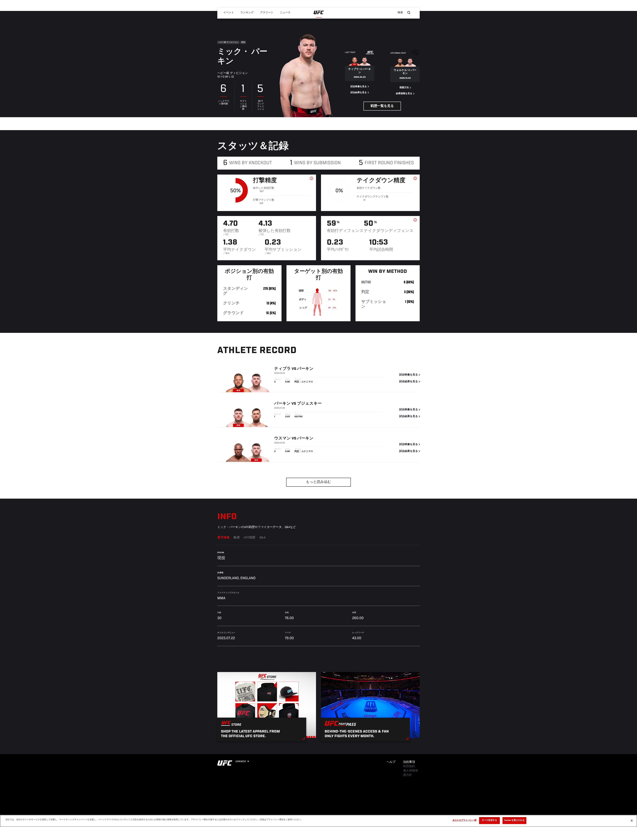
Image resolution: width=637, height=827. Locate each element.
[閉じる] (631, 820)
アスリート (266, 12)
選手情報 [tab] (223, 537)
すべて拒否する (489, 820)
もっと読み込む (318, 482)
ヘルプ (391, 762)
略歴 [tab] (237, 537)
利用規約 (409, 766)
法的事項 (409, 762)
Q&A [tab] (262, 537)
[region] (318, 821)
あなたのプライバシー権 (464, 820)
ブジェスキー (309, 404)
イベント (228, 12)
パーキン (305, 369)
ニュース (285, 12)
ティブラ (282, 369)
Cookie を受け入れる (514, 820)
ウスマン (282, 438)
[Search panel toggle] (409, 12)
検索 (400, 12)
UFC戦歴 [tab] (249, 537)
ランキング (247, 12)
